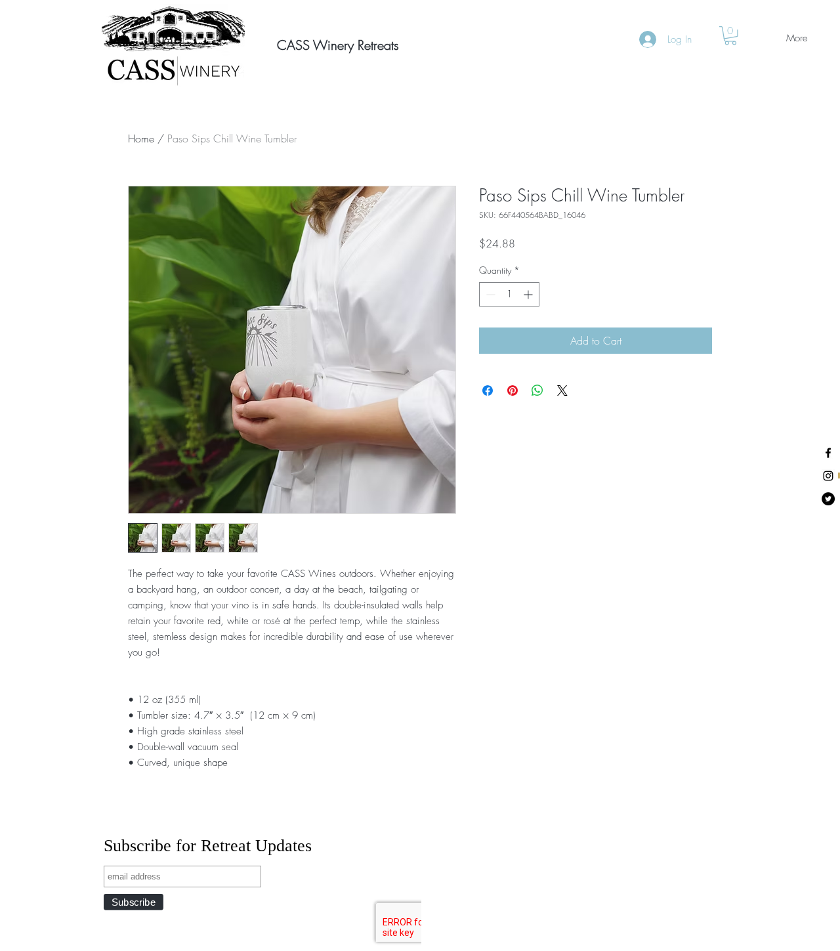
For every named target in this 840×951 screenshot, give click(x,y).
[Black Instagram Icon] (828, 475)
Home (141, 138)
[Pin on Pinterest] (512, 390)
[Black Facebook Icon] (828, 452)
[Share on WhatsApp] (537, 390)
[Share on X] (562, 390)
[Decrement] (489, 294)
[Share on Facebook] (487, 390)
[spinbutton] (509, 294)
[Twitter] (828, 498)
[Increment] (529, 294)
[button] (323, 45)
